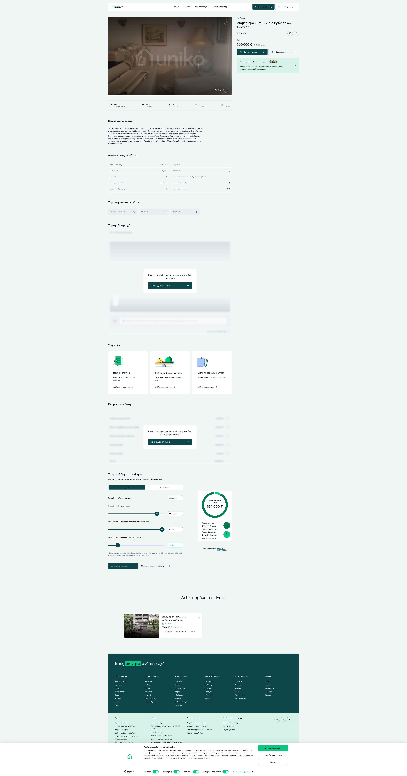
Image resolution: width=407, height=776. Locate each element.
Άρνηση (273, 762)
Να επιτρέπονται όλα (273, 748)
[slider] (157, 514)
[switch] (177, 771)
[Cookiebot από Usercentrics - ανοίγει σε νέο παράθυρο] (130, 771)
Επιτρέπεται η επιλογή (273, 755)
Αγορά (127, 487)
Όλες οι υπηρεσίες (220, 7)
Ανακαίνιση (164, 487)
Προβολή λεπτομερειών (241, 772)
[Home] (117, 6)
